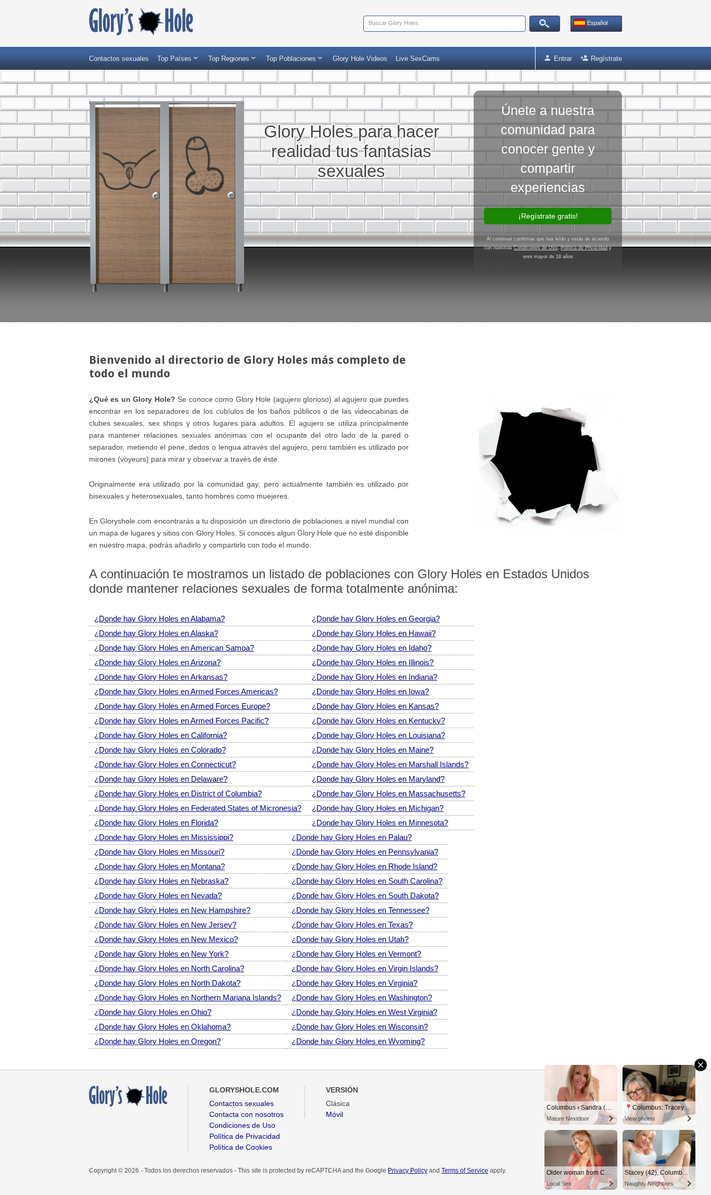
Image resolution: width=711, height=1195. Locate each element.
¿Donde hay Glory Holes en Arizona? (157, 662)
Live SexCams (418, 58)
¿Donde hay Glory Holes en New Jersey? (165, 924)
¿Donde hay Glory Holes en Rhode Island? (364, 866)
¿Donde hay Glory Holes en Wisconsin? (359, 1026)
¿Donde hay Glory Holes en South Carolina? (366, 880)
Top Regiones (233, 58)
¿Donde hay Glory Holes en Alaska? (156, 633)
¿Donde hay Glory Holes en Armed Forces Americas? (186, 691)
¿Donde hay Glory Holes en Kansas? (375, 706)
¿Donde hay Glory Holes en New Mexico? (166, 939)
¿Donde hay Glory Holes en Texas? (352, 924)
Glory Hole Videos (360, 58)
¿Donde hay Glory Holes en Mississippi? (163, 837)
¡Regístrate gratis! (548, 216)
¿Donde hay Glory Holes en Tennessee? (360, 910)
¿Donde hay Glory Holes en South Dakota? (365, 895)
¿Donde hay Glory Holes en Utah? (350, 939)
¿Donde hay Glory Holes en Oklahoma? (162, 1026)
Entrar (557, 58)
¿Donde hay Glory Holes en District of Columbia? (178, 793)
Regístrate (601, 58)
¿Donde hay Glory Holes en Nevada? (158, 895)
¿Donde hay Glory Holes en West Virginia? (364, 1012)
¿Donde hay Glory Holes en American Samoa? (174, 647)
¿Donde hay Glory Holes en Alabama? (159, 618)
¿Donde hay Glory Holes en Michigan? (377, 808)
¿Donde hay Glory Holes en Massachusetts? (388, 793)
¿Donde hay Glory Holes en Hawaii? (374, 633)
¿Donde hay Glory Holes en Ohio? (152, 1012)
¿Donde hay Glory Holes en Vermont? (356, 953)
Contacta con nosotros (246, 1114)
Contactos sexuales (119, 58)
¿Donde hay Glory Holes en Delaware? (160, 778)
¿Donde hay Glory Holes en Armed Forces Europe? (182, 706)
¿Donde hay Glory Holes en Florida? (156, 822)
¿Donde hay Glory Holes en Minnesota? (380, 822)
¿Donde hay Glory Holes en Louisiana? (378, 735)
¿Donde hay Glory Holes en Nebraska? (161, 880)
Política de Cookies (240, 1147)
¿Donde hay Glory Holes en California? (160, 735)
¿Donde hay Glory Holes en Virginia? (354, 982)
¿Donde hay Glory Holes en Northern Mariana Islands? (187, 997)
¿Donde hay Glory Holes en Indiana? (374, 676)
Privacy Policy (407, 1170)
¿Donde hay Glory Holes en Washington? (361, 997)
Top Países (178, 58)
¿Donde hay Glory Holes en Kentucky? (378, 720)
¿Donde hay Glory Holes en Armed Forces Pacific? (181, 720)
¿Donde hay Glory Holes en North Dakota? (167, 982)
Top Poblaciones (295, 58)
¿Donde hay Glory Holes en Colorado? (160, 749)
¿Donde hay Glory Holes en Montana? (159, 866)
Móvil (334, 1114)
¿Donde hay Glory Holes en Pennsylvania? (364, 851)
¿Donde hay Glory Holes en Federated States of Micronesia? (197, 808)
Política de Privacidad (584, 247)
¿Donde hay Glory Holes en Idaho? (371, 647)
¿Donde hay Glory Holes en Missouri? (159, 851)
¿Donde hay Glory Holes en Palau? (351, 837)
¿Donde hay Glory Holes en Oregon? (157, 1041)
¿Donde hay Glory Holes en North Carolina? (169, 968)
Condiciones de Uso (535, 247)
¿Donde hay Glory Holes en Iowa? (370, 691)
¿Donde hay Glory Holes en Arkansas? (160, 676)
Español (596, 23)
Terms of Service (464, 1170)
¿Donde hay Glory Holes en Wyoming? (358, 1041)
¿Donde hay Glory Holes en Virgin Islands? (364, 968)
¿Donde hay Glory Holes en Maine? (373, 749)
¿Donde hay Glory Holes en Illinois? (373, 662)
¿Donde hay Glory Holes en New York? (161, 953)
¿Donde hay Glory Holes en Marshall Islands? (390, 764)
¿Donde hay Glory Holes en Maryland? (378, 778)
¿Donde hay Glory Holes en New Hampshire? (172, 910)
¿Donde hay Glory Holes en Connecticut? (165, 764)
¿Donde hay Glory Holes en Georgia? (376, 618)
